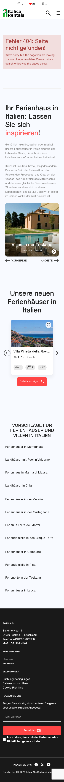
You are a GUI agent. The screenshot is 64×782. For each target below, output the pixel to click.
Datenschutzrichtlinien (16, 683)
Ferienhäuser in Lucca (20, 590)
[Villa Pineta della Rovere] (32, 333)
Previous (7, 353)
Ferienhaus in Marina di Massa (26, 472)
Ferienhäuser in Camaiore (23, 552)
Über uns (8, 659)
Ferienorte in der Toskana (23, 577)
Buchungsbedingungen (16, 679)
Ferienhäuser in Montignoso (24, 447)
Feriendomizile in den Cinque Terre (29, 538)
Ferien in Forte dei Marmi (22, 525)
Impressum (9, 663)
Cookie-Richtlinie (13, 688)
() (34, 4)
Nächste (47, 261)
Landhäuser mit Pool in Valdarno (27, 460)
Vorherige (19, 261)
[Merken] (48, 325)
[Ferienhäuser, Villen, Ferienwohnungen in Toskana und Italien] (13, 12)
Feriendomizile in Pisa (20, 565)
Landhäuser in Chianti (20, 485)
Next (56, 353)
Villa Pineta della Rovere (33, 351)
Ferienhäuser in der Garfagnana (27, 512)
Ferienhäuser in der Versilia (24, 499)
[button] (20, 4)
